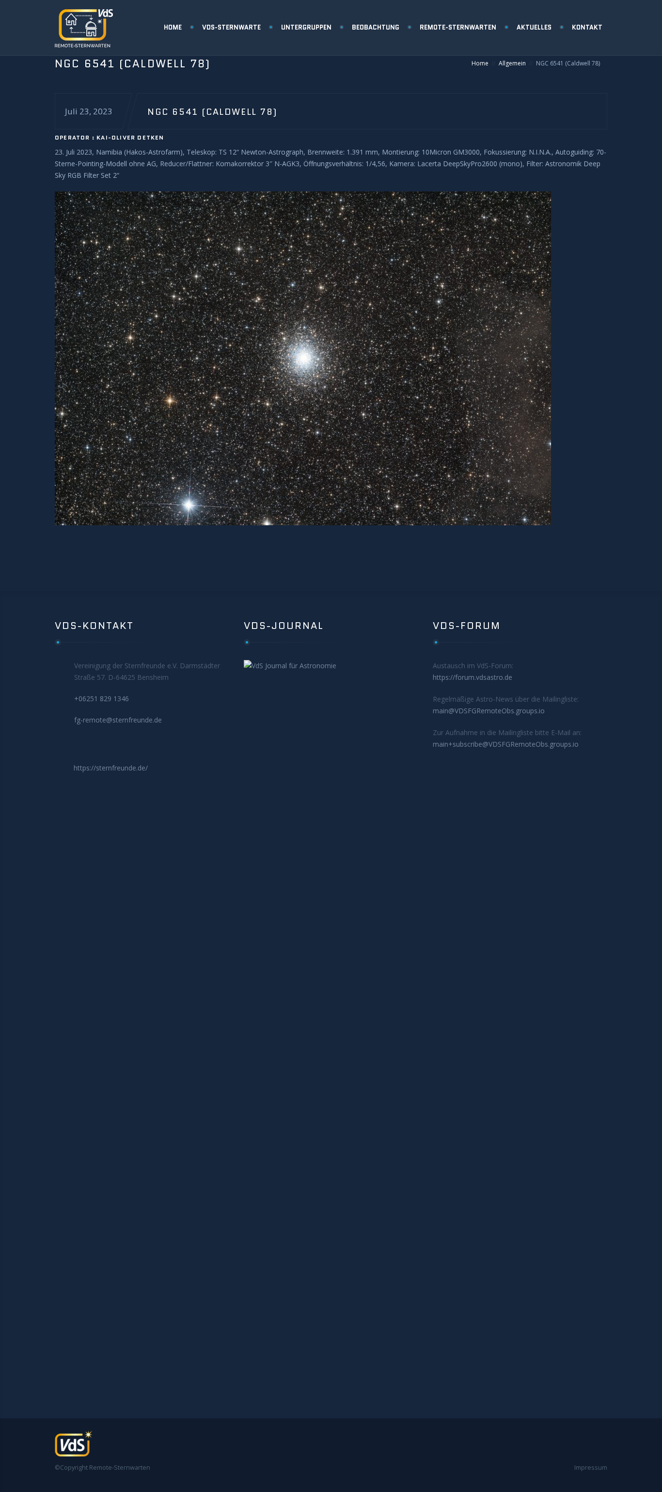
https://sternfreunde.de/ (111, 767)
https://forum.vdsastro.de (472, 677)
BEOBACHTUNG (375, 27)
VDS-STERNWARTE (231, 27)
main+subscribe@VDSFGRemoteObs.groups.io (506, 744)
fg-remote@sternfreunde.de (118, 719)
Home (480, 63)
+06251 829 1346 (101, 698)
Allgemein (512, 63)
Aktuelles (534, 27)
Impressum (590, 1467)
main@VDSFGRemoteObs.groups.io (489, 710)
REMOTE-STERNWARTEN (458, 27)
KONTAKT (587, 27)
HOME (173, 27)
